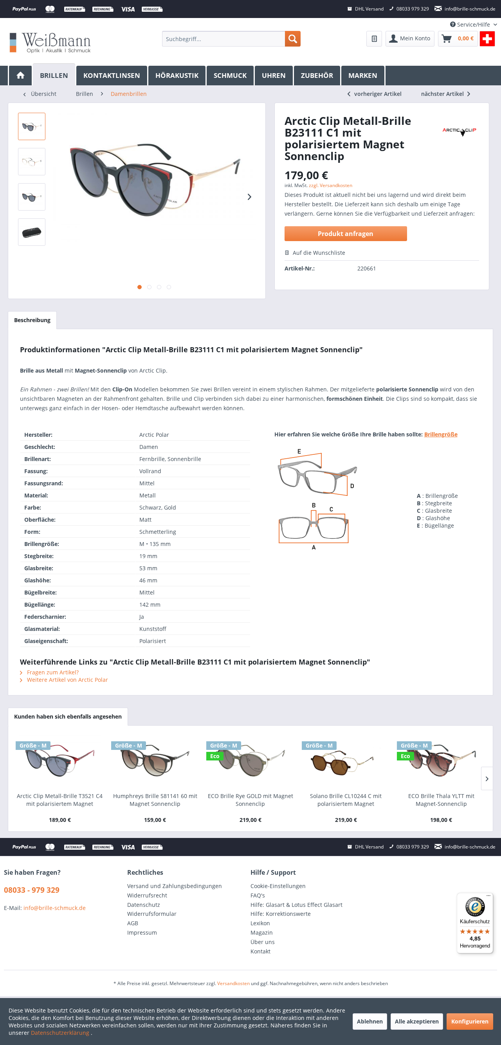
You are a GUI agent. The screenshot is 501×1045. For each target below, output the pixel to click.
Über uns (262, 942)
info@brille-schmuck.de (54, 908)
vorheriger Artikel (378, 93)
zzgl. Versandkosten (330, 185)
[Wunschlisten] (374, 39)
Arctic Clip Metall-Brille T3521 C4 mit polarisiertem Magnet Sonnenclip (60, 800)
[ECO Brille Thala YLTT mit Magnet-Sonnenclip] (441, 760)
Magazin (261, 932)
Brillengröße (441, 434)
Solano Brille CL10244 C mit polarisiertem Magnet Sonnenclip (346, 800)
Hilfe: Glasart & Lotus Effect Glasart (296, 904)
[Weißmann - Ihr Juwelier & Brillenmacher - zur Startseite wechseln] (50, 42)
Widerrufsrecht (147, 895)
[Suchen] (293, 39)
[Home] (20, 75)
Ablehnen (370, 1021)
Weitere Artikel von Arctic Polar (66, 679)
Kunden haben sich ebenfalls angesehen (68, 716)
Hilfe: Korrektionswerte (280, 913)
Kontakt (260, 951)
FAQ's (257, 895)
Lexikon (260, 923)
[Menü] (488, 897)
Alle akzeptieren (417, 1021)
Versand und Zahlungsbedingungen (174, 886)
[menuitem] (231, 39)
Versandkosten (233, 983)
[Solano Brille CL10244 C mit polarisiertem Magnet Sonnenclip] (346, 760)
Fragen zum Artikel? (52, 672)
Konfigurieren (469, 1021)
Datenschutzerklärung (61, 1032)
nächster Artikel (443, 93)
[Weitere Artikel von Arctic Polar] (459, 132)
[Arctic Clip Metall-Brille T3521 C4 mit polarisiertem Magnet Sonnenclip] (60, 760)
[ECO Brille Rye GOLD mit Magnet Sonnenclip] (250, 760)
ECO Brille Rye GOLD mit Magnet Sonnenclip (250, 799)
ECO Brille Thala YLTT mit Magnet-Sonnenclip (441, 799)
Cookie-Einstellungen (278, 886)
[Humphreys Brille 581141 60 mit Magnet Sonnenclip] (155, 760)
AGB (132, 923)
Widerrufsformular (152, 913)
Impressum (142, 932)
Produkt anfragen (345, 233)
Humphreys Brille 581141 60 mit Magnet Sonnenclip (155, 799)
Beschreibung (32, 320)
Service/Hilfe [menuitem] (474, 24)
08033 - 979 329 (31, 890)
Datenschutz (143, 904)
